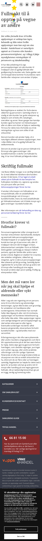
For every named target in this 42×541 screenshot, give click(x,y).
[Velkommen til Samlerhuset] (27, 4)
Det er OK (21, 536)
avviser (14, 513)
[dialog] (21, 514)
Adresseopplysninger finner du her (16, 187)
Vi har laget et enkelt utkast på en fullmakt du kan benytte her (18, 178)
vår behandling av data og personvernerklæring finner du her (21, 211)
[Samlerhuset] (6, 4)
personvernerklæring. (13, 521)
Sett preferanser (21, 529)
